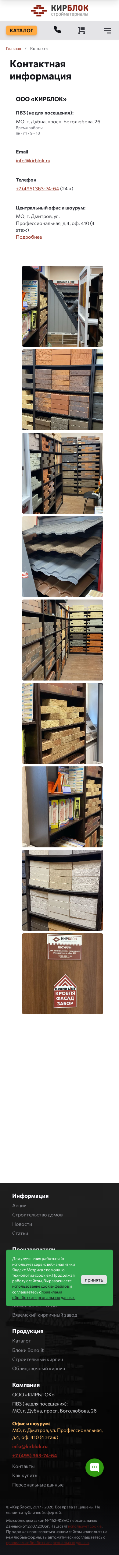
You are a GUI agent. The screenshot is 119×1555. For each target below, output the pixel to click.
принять (94, 1279)
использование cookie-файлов (40, 1286)
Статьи (20, 1233)
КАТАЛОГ (21, 30)
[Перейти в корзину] (81, 30)
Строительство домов (37, 1214)
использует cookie (85, 1526)
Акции (19, 1205)
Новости (22, 1224)
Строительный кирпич (37, 1359)
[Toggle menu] (107, 30)
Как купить (24, 1475)
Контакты (23, 1466)
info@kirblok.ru (33, 160)
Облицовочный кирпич (38, 1368)
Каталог (21, 1340)
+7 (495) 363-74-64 (37, 188)
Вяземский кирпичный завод (44, 1315)
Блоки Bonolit (28, 1350)
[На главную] (59, 10)
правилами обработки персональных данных (47, 1542)
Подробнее (29, 237)
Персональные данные (37, 1484)
